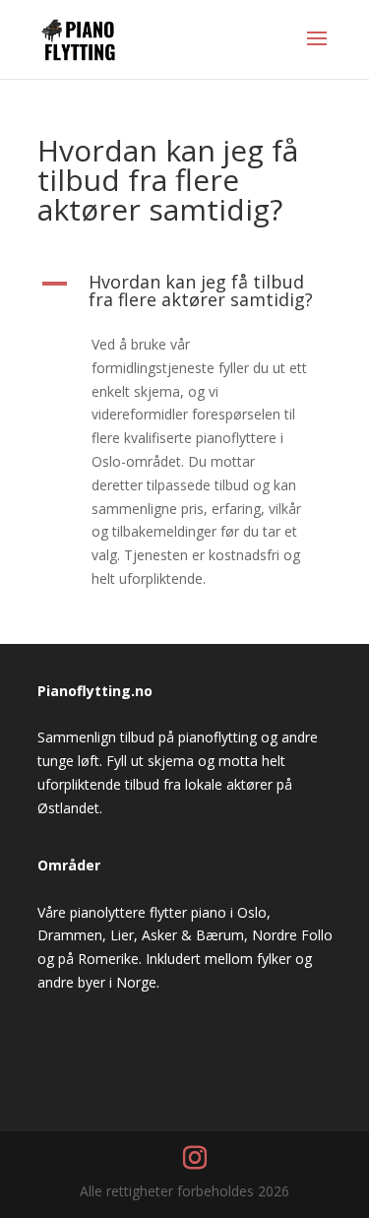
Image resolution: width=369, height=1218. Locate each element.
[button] (185, 295)
